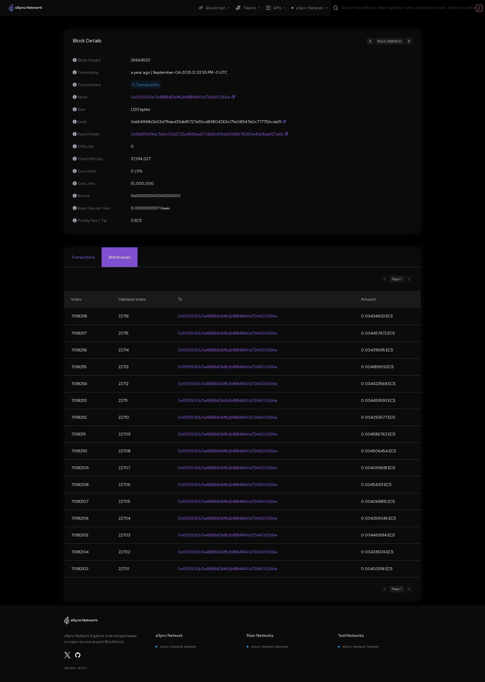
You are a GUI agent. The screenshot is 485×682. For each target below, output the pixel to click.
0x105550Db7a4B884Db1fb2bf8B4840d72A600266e (180, 97)
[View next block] (409, 41)
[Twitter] (67, 655)
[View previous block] (370, 41)
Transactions (83, 257)
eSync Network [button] (309, 7)
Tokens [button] (249, 7)
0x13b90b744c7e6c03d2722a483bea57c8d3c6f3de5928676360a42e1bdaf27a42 (207, 134)
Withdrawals (120, 257)
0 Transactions (145, 84)
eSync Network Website (178, 646)
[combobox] (412, 7)
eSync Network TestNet (360, 646)
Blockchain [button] (215, 7)
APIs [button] (277, 7)
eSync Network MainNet (269, 646)
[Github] (78, 655)
